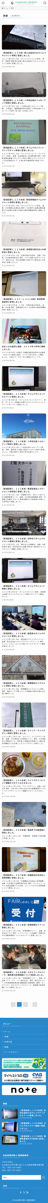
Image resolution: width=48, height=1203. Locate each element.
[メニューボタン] (3, 3)
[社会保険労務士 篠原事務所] (24, 3)
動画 (6, 1047)
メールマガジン (11, 1052)
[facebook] (20, 1192)
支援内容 (8, 1041)
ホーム (7, 1031)
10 (35, 1004)
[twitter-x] (24, 1192)
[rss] (27, 1192)
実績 (6, 1036)
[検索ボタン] (45, 3)
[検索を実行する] (43, 1177)
